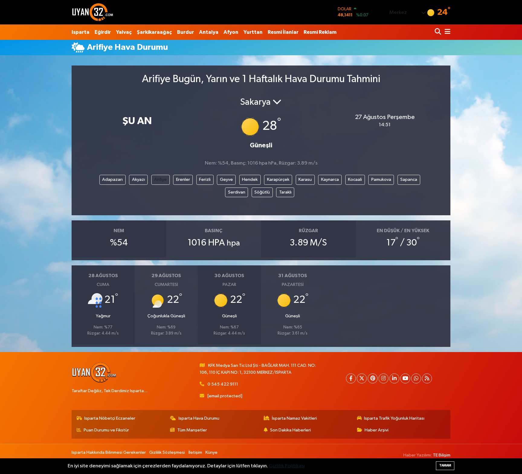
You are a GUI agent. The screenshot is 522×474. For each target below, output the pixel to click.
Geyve (226, 179)
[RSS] (427, 378)
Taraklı (285, 192)
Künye (211, 452)
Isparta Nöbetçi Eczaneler (109, 418)
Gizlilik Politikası (287, 466)
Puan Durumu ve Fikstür (106, 430)
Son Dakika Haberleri (290, 430)
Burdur (185, 32)
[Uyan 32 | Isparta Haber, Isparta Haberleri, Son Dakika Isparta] (93, 12)
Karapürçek (278, 179)
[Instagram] (383, 378)
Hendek (250, 179)
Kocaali (355, 179)
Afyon (231, 32)
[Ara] (438, 32)
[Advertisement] (45, 144)
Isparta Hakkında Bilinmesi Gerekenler (109, 452)
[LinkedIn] (394, 378)
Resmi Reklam (320, 32)
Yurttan (253, 32)
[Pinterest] (373, 378)
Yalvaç (124, 32)
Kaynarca (330, 179)
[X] (362, 378)
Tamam (445, 465)
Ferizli (205, 179)
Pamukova (381, 179)
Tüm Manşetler (192, 430)
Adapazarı (112, 179)
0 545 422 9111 (223, 384)
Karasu (305, 179)
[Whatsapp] (416, 378)
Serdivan (236, 192)
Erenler (183, 179)
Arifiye (160, 179)
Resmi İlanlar (283, 32)
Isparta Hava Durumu (199, 418)
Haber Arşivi (376, 430)
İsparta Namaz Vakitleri (294, 418)
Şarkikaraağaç (154, 32)
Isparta (80, 32)
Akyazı (138, 179)
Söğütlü (262, 192)
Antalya (208, 32)
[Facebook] (351, 378)
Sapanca (408, 179)
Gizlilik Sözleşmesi (167, 452)
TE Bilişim (441, 455)
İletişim (195, 452)
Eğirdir (103, 32)
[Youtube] (405, 378)
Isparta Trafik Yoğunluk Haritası (394, 418)
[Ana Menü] (446, 32)
